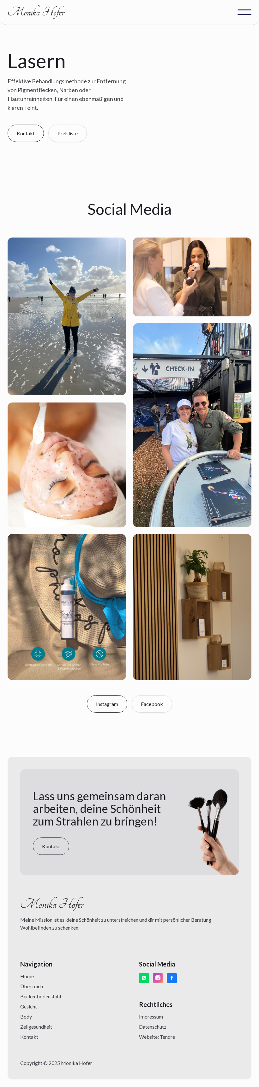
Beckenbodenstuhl (40, 996)
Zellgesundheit (36, 1027)
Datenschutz (152, 1027)
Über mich (31, 986)
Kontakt (29, 1037)
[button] (244, 12)
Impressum (151, 1016)
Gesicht (28, 1006)
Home (27, 976)
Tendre (167, 1037)
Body (26, 1016)
